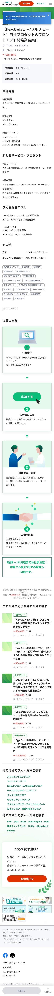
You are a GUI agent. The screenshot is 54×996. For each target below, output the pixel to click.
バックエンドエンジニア (18, 776)
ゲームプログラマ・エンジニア (21, 790)
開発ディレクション (16, 826)
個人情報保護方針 (11, 971)
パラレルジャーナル (12, 962)
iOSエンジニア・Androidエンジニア (24, 785)
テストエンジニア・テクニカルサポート (26, 804)
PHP (9, 821)
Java (16, 821)
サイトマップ (9, 976)
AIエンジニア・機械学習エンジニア (24, 808)
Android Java (35, 821)
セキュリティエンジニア (18, 799)
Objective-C (42, 826)
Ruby (23, 821)
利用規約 (7, 967)
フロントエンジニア (16, 781)
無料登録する (27, 878)
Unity (31, 826)
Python (11, 830)
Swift (46, 821)
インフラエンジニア (16, 795)
